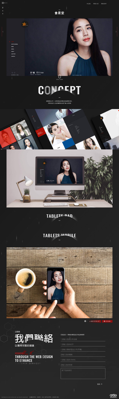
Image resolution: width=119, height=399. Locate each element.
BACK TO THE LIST (95, 321)
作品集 (89, 3)
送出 (98, 384)
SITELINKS (108, 321)
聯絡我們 (103, 3)
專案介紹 (96, 3)
